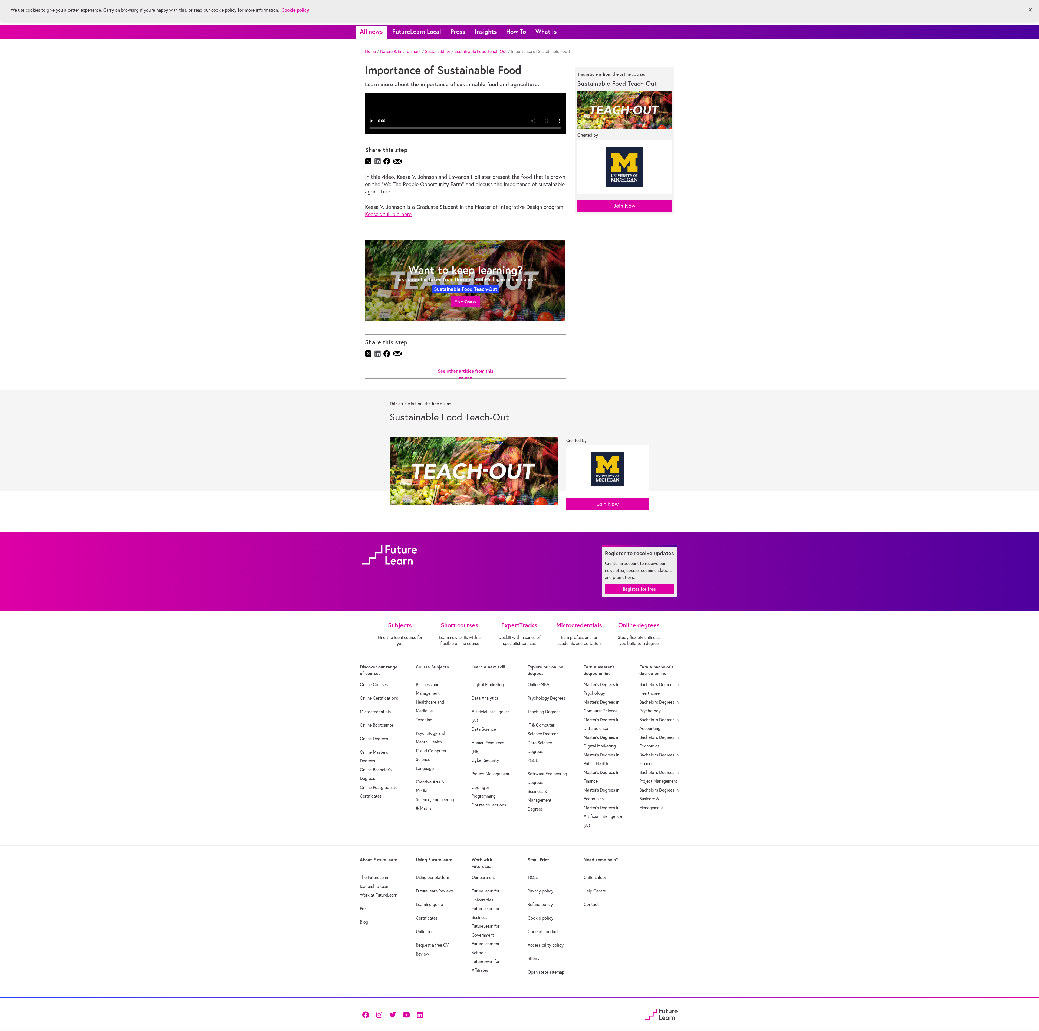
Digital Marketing (488, 684)
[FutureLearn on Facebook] (366, 1014)
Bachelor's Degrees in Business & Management (659, 798)
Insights (486, 31)
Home (370, 51)
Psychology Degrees (546, 698)
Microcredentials (375, 711)
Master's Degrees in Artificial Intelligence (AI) (603, 816)
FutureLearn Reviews (435, 891)
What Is (546, 31)
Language (425, 768)
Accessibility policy (546, 945)
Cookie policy (540, 918)
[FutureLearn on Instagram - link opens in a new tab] (379, 1014)
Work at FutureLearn (378, 895)
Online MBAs (539, 684)
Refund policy (540, 904)
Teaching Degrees (544, 711)
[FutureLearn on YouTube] (406, 1014)
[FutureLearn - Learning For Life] (661, 1013)
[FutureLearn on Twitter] (392, 1014)
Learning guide (429, 904)
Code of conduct (543, 931)
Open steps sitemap (546, 972)
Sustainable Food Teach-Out (481, 51)
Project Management (490, 773)
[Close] (1030, 10)
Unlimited (425, 931)
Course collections (489, 805)
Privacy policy (540, 891)
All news (371, 31)
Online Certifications (379, 698)
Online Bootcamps (377, 725)
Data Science (484, 729)
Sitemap (535, 958)
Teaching (424, 719)
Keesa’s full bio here (388, 214)
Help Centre (595, 891)
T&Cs (533, 877)
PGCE (533, 760)
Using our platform (433, 877)
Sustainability (437, 51)
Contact (591, 904)
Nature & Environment (400, 51)
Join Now (625, 205)
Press (458, 31)
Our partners (483, 877)
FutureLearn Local (416, 31)
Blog (364, 922)
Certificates (427, 918)
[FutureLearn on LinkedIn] (419, 1014)
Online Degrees (374, 738)
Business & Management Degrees (539, 800)
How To (516, 31)
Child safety (595, 877)
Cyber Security (485, 760)
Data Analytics (485, 698)
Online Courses (374, 684)
